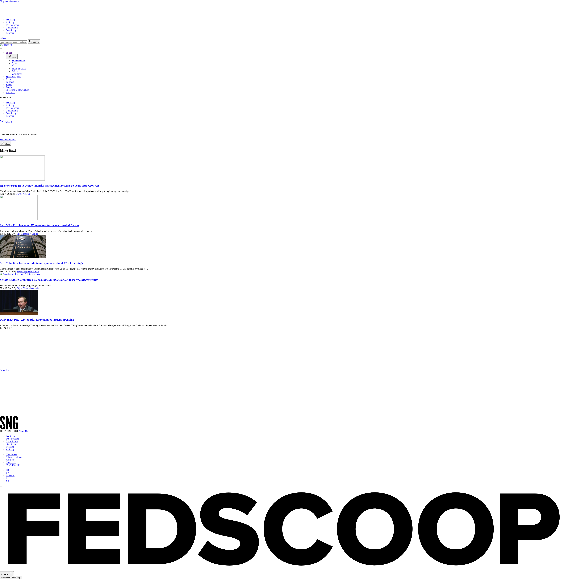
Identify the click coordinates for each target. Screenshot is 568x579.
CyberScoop (12, 27)
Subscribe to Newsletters (17, 90)
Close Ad (5, 574)
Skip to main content (9, 1)
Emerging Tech (19, 68)
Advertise (4, 38)
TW (8, 472)
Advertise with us (14, 457)
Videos (9, 84)
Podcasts (10, 82)
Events (9, 79)
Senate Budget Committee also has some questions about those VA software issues (49, 279)
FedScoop (10, 19)
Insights (9, 87)
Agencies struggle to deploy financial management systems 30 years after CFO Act (49, 185)
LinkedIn (10, 475)
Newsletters (11, 454)
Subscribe (9, 122)
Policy (15, 71)
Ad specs (10, 459)
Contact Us (11, 462)
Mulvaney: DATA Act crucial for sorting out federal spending (37, 319)
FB (7, 470)
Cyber (15, 63)
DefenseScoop (13, 25)
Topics (9, 52)
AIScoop (10, 22)
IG (7, 478)
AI (13, 66)
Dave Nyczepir (23, 194)
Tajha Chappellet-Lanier (26, 234)
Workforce (17, 74)
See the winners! (8, 139)
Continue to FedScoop (10, 577)
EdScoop (10, 33)
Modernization (18, 60)
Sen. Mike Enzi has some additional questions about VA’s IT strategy (41, 262)
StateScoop (11, 30)
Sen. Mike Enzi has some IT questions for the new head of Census (39, 225)
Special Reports (13, 76)
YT (7, 480)
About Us (23, 431)
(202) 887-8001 (13, 465)
